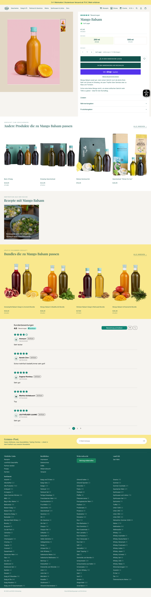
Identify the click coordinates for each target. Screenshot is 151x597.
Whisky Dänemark (120, 542)
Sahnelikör (82, 548)
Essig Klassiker (10, 582)
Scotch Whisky (83, 570)
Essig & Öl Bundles (12, 576)
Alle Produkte (10, 486)
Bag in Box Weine (11, 501)
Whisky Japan (119, 551)
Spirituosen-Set (119, 498)
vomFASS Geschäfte (11, 462)
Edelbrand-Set (10, 567)
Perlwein (81, 492)
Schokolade (82, 567)
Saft (79, 545)
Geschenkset (46, 511)
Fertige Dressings (47, 495)
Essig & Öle (9, 579)
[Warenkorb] (145, 8)
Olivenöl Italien (83, 479)
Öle (116, 576)
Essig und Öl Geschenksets (14, 586)
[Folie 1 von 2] (63, 22)
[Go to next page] (81, 428)
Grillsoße (44, 532)
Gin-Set (44, 523)
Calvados (8, 532)
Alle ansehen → (140, 126)
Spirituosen (118, 492)
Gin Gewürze (45, 520)
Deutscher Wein (11, 554)
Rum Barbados (83, 523)
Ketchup (44, 561)
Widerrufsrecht (45, 469)
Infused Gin (45, 548)
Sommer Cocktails (120, 486)
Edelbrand (8, 564)
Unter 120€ (118, 508)
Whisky (117, 532)
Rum (80, 520)
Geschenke (45, 508)
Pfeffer (80, 495)
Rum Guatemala (83, 529)
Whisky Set (118, 557)
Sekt (79, 573)
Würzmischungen (120, 567)
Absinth (7, 479)
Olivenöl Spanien (83, 483)
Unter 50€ (118, 517)
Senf (79, 576)
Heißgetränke (46, 542)
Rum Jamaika (82, 532)
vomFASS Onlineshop (15, 591)
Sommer (117, 483)
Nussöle (44, 579)
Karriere (6, 472)
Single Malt (82, 582)
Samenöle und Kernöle (85, 557)
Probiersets (82, 508)
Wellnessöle (118, 529)
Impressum (44, 459)
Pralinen (81, 504)
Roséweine (82, 514)
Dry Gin (7, 561)
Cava (7, 536)
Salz (79, 554)
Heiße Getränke (46, 539)
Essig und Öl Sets (47, 479)
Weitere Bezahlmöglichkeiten (110, 76)
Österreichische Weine (122, 579)
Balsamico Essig (10, 514)
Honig (43, 545)
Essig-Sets (45, 483)
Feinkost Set (45, 492)
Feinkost (45, 489)
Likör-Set (44, 573)
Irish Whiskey (46, 551)
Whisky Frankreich (120, 545)
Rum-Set (81, 542)
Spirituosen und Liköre (122, 495)
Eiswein (7, 573)
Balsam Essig (10, 508)
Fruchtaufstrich (46, 501)
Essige (44, 486)
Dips (7, 557)
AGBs (42, 466)
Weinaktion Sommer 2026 (123, 520)
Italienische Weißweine (49, 557)
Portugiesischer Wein (85, 501)
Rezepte (7, 459)
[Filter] (130, 328)
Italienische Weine (48, 554)
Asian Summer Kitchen (13, 495)
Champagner (10, 539)
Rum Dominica (82, 526)
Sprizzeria (118, 501)
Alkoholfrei (9, 483)
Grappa (44, 526)
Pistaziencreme (83, 498)
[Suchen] (136, 8)
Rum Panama (82, 536)
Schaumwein (83, 561)
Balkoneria (9, 504)
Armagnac (8, 492)
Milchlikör (44, 576)
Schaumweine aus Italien (86, 564)
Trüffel (116, 504)
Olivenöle (81, 486)
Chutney (8, 542)
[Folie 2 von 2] (63, 29)
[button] (85, 15)
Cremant (8, 548)
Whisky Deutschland (121, 539)
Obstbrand (45, 582)
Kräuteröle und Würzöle (50, 567)
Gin (42, 517)
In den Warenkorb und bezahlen (110, 65)
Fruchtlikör (45, 504)
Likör (43, 570)
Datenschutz (44, 462)
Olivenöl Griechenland (48, 586)
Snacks (117, 479)
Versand (43, 472)
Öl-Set (116, 573)
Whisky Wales (119, 564)
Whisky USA (118, 561)
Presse (6, 469)
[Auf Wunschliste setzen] (144, 58)
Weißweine (118, 526)
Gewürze (45, 514)
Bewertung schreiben (114, 328)
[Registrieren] (144, 441)
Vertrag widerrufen (86, 461)
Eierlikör (8, 570)
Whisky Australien (120, 536)
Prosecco (81, 511)
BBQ (7, 498)
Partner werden (9, 466)
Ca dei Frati (9, 529)
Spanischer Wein (120, 489)
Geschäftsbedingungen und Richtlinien (75, 591)
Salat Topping (82, 551)
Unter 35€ (118, 514)
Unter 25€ (118, 511)
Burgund (8, 526)
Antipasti (8, 489)
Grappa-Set (45, 529)
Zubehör (117, 570)
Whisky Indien (119, 548)
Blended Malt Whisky (12, 520)
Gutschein (44, 536)
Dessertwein (9, 551)
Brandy (7, 523)
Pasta (80, 489)
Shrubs (80, 579)
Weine (117, 523)
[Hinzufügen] (35, 173)
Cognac (8, 545)
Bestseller (9, 517)
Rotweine (81, 517)
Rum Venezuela (83, 539)
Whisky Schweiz (119, 554)
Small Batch (82, 586)
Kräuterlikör (45, 564)
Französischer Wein (48, 498)
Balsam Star (9, 511)
